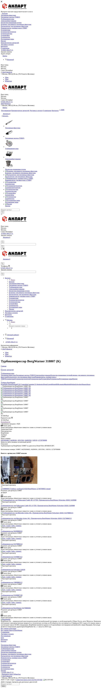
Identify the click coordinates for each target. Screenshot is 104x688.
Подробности (5, 422)
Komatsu (61, 384)
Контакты (4, 639)
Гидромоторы (10, 379)
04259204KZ (5, 440)
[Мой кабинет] (2, 239)
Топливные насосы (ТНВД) (25, 375)
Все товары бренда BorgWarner (11, 630)
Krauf (3, 384)
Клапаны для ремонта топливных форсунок (16, 654)
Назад (13, 280)
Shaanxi (84, 384)
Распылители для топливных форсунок (21, 377)
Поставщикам (5, 636)
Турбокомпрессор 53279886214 (11, 544)
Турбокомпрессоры (7, 648)
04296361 (13, 440)
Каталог (12, 282)
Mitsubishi (67, 384)
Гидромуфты (45, 379)
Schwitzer (78, 384)
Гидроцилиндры (35, 379)
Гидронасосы (54, 379)
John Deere (8, 384)
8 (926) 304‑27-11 (7, 50)
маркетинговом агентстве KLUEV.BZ (29, 680)
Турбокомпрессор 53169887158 (11, 595)
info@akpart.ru (7, 72)
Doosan (14, 384)
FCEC (19, 384)
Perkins (73, 384)
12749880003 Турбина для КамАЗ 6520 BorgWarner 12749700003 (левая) (26, 489)
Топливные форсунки (8, 375)
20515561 (21, 440)
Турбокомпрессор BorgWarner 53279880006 (16, 608)
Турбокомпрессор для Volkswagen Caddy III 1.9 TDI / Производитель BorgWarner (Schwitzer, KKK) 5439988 (38, 505)
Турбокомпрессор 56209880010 (11, 531)
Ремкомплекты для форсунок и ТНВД (14, 658)
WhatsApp (8, 81)
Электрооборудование (42, 375)
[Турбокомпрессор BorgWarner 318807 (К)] (16, 388)
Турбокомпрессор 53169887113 (11, 557)
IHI (57, 384)
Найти (3, 686)
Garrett (49, 384)
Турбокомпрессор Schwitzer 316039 (13, 569)
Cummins (31, 384)
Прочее (74, 379)
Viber (6, 77)
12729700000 (42, 440)
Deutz (45, 384)
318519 (34, 440)
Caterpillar (24, 384)
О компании (5, 632)
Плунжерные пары (65, 379)
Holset (54, 384)
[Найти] (2, 212)
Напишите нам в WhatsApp (11, 674)
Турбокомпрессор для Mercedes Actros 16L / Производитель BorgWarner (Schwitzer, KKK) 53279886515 (36, 518)
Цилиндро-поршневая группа (60, 375)
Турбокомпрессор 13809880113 (11, 582)
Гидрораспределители (22, 379)
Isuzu (88, 384)
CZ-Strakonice (38, 384)
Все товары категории (8, 628)
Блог (2, 638)
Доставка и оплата (7, 634)
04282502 (28, 440)
